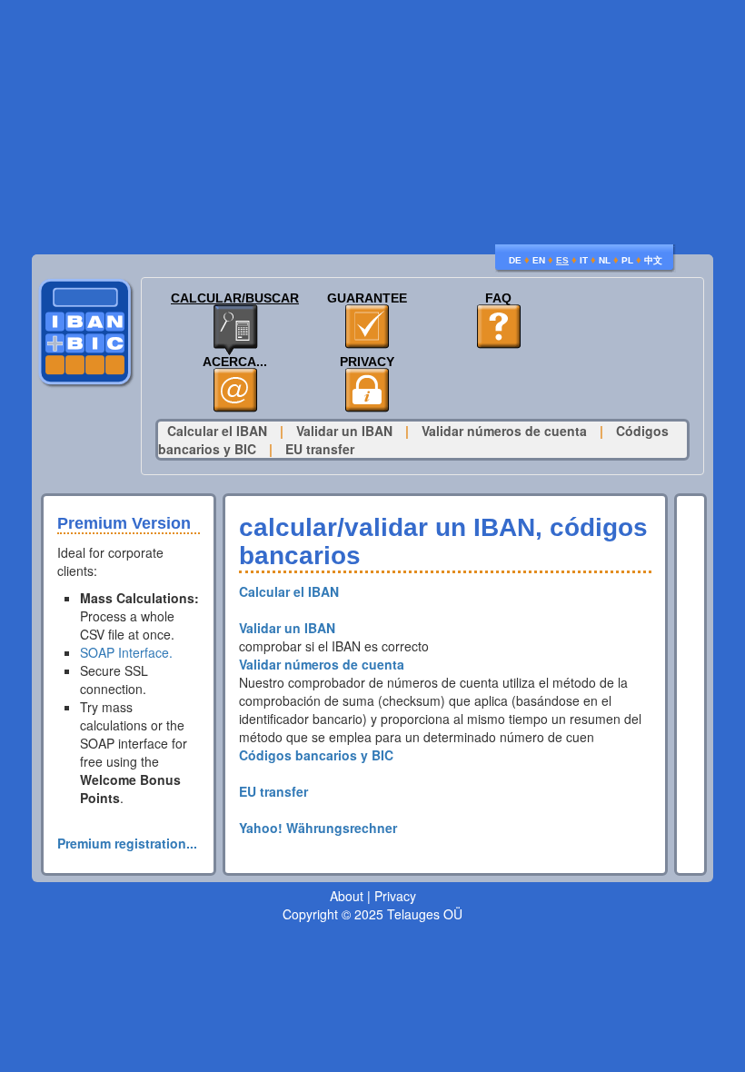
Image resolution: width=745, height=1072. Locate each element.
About (346, 896)
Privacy (367, 362)
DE (515, 260)
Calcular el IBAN (217, 431)
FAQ (498, 298)
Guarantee (367, 298)
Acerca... (235, 362)
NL (605, 260)
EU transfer (319, 449)
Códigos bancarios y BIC (316, 755)
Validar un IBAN (344, 431)
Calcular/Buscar (235, 298)
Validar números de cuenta (504, 431)
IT (584, 260)
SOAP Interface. (126, 652)
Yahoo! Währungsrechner (318, 828)
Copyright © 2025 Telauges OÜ (372, 914)
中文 (653, 260)
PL (627, 260)
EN (538, 260)
